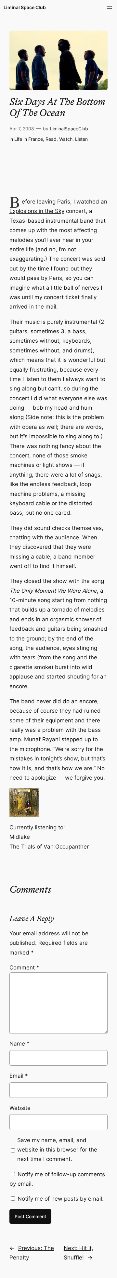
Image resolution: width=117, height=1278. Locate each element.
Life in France (28, 139)
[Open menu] (109, 7)
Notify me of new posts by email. (61, 1198)
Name (19, 1043)
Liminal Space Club (25, 7)
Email (18, 1076)
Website (20, 1108)
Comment (24, 967)
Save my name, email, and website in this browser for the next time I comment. (57, 1150)
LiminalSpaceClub (69, 128)
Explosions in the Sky (36, 211)
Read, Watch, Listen (67, 139)
